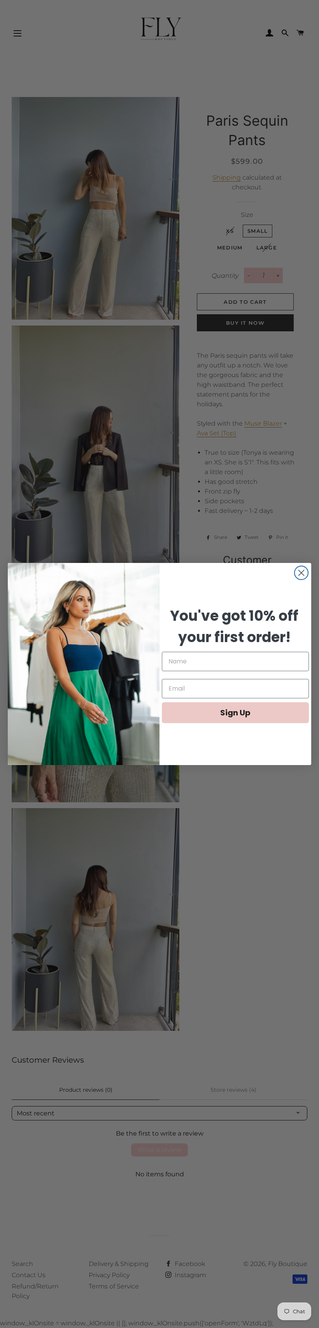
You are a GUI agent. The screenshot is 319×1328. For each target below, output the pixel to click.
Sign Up (235, 712)
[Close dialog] (301, 573)
